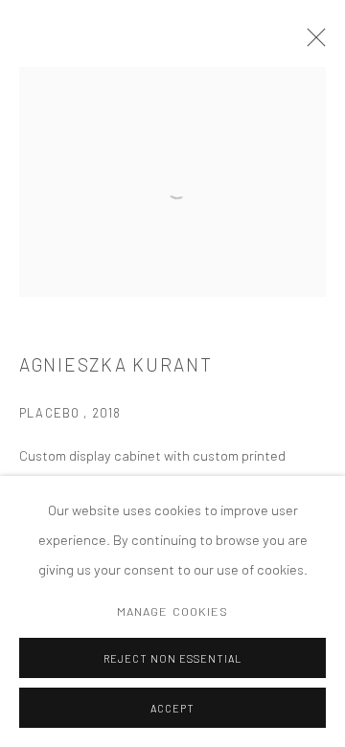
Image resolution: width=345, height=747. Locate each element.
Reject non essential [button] (173, 658)
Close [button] (311, 43)
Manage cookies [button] (173, 611)
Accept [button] (172, 708)
